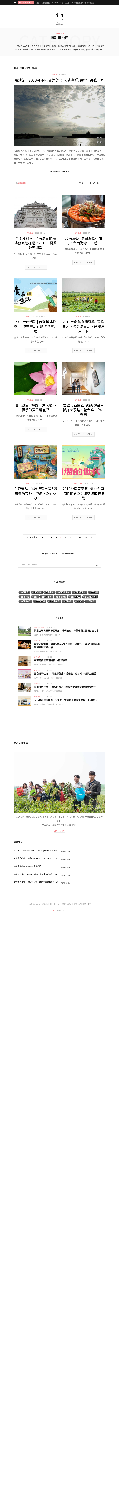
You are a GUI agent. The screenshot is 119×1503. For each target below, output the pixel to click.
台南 (35, 596)
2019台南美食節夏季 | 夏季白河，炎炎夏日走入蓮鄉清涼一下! (83, 326)
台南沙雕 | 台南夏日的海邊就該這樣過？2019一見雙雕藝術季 (35, 243)
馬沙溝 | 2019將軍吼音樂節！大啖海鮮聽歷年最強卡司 (59, 80)
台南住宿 (37, 657)
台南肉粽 (68, 601)
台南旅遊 (37, 592)
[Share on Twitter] (94, 183)
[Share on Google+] (98, 183)
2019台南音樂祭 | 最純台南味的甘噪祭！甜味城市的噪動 (83, 493)
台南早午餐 (46, 596)
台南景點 (30, 233)
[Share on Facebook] (90, 183)
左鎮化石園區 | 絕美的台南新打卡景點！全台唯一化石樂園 (83, 410)
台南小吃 (49, 592)
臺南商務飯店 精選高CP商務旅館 (50, 660)
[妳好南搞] (59, 19)
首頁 (16, 67)
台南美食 (54, 74)
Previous (34, 537)
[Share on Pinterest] (102, 183)
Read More (60, 831)
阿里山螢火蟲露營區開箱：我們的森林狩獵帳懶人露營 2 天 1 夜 (66, 630)
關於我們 (77, 903)
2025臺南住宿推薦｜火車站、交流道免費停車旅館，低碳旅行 (65, 700)
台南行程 (25, 596)
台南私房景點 (63, 592)
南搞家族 (22, 183)
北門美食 (90, 601)
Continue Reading (35, 267)
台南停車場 (40, 601)
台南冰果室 (75, 596)
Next (87, 537)
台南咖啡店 (25, 601)
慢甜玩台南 (25, 67)
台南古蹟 (94, 592)
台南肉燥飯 (61, 596)
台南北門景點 (90, 596)
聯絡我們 (87, 903)
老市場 (79, 601)
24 (80, 537)
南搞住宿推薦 (39, 627)
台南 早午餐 (54, 601)
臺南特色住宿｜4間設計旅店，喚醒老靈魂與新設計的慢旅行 (65, 686)
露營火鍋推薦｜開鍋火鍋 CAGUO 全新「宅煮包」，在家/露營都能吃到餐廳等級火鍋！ (66, 3)
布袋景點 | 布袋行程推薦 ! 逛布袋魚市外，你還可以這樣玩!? (35, 493)
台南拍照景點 (79, 592)
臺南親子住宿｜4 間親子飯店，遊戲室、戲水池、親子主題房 (65, 673)
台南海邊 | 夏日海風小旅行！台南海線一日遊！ (83, 240)
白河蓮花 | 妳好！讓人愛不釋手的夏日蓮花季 (35, 407)
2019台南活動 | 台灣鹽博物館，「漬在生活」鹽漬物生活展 (35, 326)
